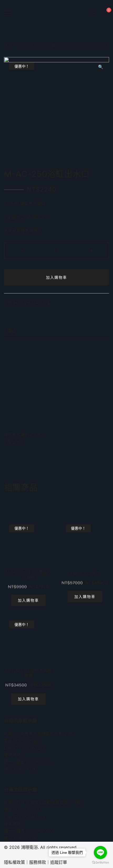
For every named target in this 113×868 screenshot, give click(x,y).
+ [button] (91, 250)
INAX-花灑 (41, 303)
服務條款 (37, 862)
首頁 (8, 45)
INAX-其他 (50, 45)
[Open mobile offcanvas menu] (7, 13)
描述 (11, 331)
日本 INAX (26, 45)
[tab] (56, 331)
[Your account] (93, 13)
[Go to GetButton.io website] (100, 862)
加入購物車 (56, 277)
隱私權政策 (14, 862)
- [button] (22, 250)
